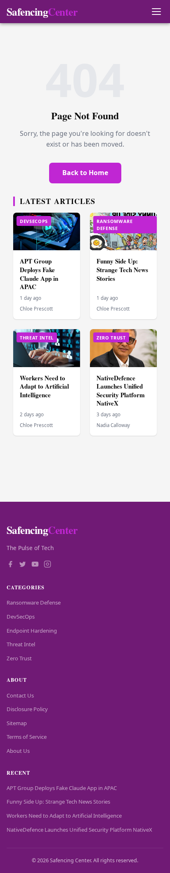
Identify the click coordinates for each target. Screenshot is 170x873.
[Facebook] (10, 565)
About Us (18, 750)
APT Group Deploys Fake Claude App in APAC (39, 273)
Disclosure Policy (27, 709)
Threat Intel (21, 644)
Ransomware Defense (34, 602)
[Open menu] (156, 12)
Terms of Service (27, 736)
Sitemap (17, 723)
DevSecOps (21, 616)
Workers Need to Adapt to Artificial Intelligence (44, 386)
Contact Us (20, 695)
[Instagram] (47, 565)
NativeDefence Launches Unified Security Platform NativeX (121, 390)
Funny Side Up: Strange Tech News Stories (122, 269)
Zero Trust (19, 658)
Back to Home (85, 172)
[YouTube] (35, 565)
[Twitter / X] (22, 565)
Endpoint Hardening (32, 630)
